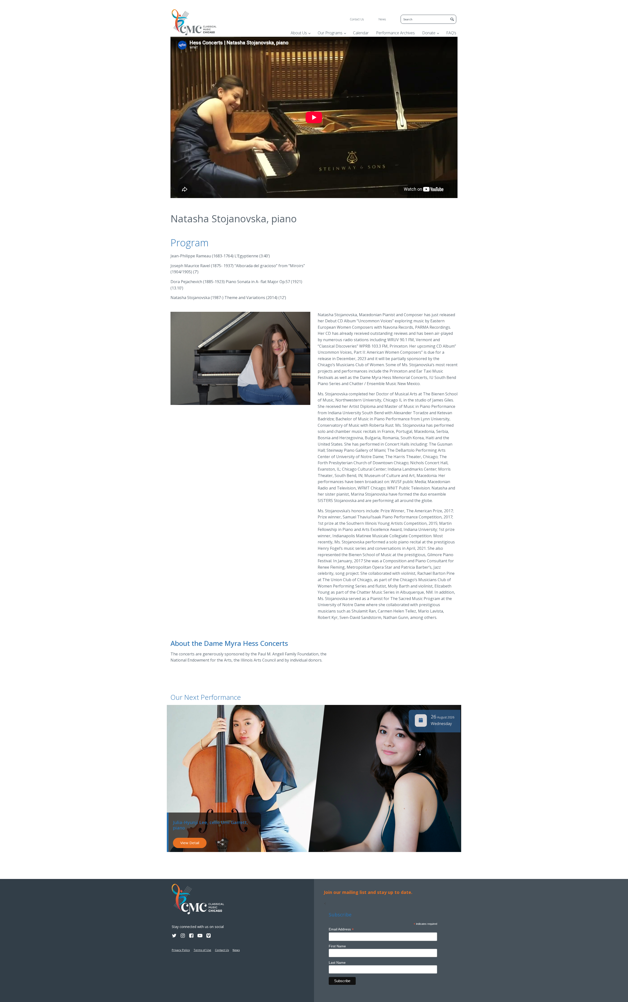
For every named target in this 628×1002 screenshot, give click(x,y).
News (382, 19)
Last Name (337, 962)
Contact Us (357, 19)
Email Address (341, 929)
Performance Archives (395, 33)
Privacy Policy (181, 950)
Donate (428, 33)
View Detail (189, 842)
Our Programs (330, 33)
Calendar (361, 33)
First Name (337, 946)
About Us (299, 33)
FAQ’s (451, 33)
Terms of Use (202, 950)
